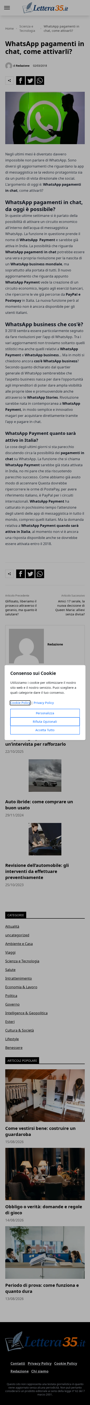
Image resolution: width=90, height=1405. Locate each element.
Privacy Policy (44, 703)
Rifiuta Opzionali (45, 721)
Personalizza (45, 713)
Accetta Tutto (44, 730)
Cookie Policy (20, 703)
